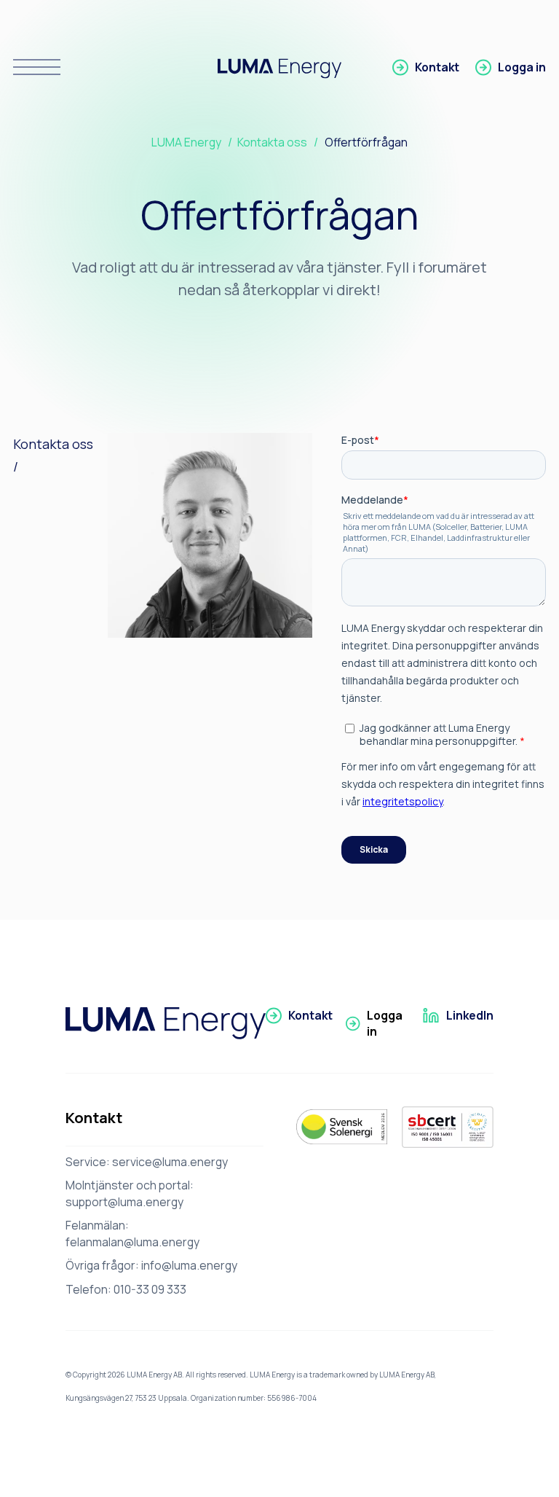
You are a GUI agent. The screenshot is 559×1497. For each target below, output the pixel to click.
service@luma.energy (170, 1162)
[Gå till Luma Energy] (166, 1023)
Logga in (522, 67)
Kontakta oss (272, 142)
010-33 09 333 (150, 1289)
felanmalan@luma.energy (132, 1242)
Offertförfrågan (366, 142)
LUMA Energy (186, 142)
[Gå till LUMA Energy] (279, 67)
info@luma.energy (189, 1265)
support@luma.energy (124, 1202)
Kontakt (437, 67)
